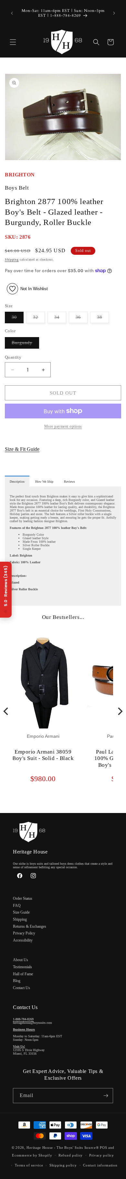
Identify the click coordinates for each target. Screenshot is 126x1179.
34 (60, 319)
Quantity (13, 357)
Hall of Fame (23, 974)
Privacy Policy (24, 933)
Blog (16, 980)
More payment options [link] (63, 426)
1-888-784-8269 (23, 1019)
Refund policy (70, 1155)
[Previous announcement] (12, 13)
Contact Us (21, 988)
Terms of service (29, 1165)
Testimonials (22, 967)
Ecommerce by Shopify (32, 1155)
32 (39, 319)
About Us (20, 960)
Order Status (22, 898)
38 (103, 319)
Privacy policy (101, 1155)
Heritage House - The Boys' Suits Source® (62, 1147)
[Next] (119, 711)
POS (103, 1147)
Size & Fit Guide (22, 449)
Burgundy (25, 344)
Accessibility (23, 940)
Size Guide (21, 912)
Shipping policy (63, 1165)
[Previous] (6, 711)
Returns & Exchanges (29, 926)
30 (18, 319)
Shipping (12, 259)
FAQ (17, 905)
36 (82, 319)
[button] (13, 42)
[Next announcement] (114, 13)
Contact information (100, 1165)
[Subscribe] (106, 1095)
